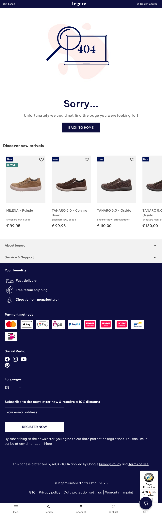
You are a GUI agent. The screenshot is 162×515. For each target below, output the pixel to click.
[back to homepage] (79, 4)
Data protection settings (83, 492)
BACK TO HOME (81, 127)
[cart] (145, 503)
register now (34, 427)
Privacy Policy (110, 464)
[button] (148, 4)
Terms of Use (138, 464)
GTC (32, 492)
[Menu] (155, 473)
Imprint (127, 492)
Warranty (112, 492)
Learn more (43, 444)
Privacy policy (49, 492)
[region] (82, 190)
